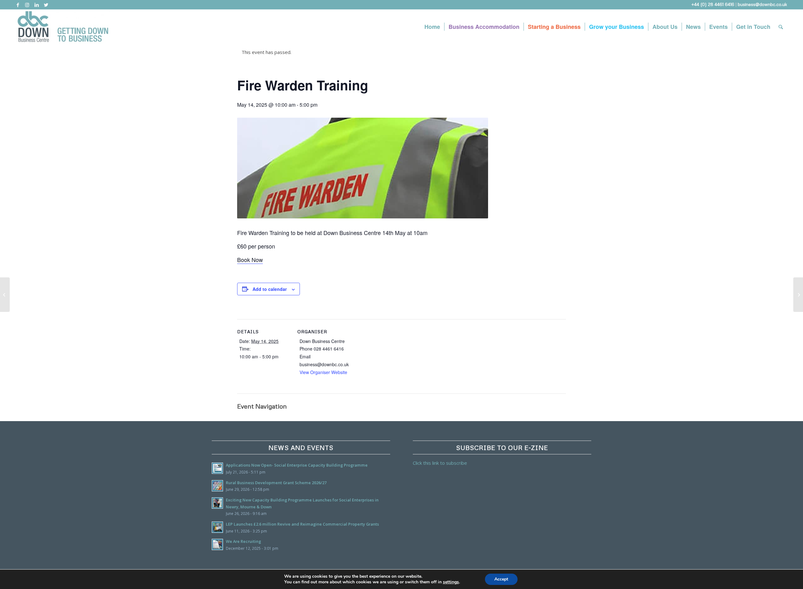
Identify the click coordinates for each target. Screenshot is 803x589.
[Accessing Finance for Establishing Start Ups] (798, 294)
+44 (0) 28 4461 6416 (712, 4)
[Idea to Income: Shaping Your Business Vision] (5, 294)
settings (451, 582)
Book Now (250, 259)
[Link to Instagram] (27, 4)
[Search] (780, 26)
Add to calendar (270, 289)
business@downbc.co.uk (762, 4)
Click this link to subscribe (440, 463)
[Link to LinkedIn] (36, 4)
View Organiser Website (323, 372)
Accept (501, 579)
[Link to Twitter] (46, 4)
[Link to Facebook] (17, 4)
